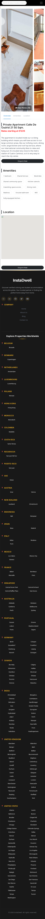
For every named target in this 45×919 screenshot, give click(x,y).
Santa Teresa (12, 444)
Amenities (17, 116)
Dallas (33, 832)
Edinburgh (33, 769)
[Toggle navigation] (41, 3)
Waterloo (33, 683)
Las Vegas (11, 850)
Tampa (33, 890)
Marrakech (11, 420)
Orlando (33, 861)
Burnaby (11, 665)
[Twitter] (21, 299)
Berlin (12, 642)
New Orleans (33, 858)
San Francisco (33, 879)
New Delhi (33, 724)
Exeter (12, 773)
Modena (33, 540)
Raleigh (11, 872)
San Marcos (11, 883)
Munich (11, 653)
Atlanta (11, 810)
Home (23, 309)
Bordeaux (33, 572)
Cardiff (12, 765)
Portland (33, 868)
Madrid (33, 528)
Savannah (33, 883)
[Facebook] (15, 299)
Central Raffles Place (11, 591)
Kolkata (11, 720)
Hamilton (12, 672)
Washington (12, 898)
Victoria (11, 683)
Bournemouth (33, 754)
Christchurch (33, 504)
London (33, 780)
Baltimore (12, 814)
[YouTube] (27, 299)
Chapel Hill (33, 817)
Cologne (33, 642)
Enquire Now (22, 161)
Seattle (11, 887)
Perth (11, 610)
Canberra (12, 607)
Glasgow (33, 773)
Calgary (33, 665)
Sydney (33, 610)
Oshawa (11, 676)
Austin (33, 810)
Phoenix (33, 865)
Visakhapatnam (33, 731)
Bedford (11, 751)
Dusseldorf (11, 645)
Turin (11, 544)
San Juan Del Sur (11, 456)
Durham (11, 769)
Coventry (33, 765)
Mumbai (11, 724)
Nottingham (12, 787)
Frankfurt (33, 645)
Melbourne (33, 607)
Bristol (12, 762)
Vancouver (33, 679)
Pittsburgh (11, 868)
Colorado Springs (33, 828)
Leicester (33, 776)
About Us (23, 312)
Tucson (33, 894)
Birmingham (12, 754)
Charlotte (33, 821)
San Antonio (33, 876)
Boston (33, 814)
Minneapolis (33, 854)
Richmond (33, 872)
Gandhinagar (33, 702)
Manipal (33, 720)
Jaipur (12, 717)
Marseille (12, 575)
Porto (12, 630)
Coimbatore (33, 699)
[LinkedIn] (9, 299)
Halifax (33, 668)
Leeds (12, 776)
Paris (33, 575)
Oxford (33, 787)
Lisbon (12, 626)
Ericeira (33, 622)
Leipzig (33, 649)
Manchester (12, 783)
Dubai (12, 480)
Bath (33, 747)
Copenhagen (11, 359)
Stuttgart (33, 653)
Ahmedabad (12, 695)
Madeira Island (33, 626)
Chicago (11, 825)
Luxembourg (11, 384)
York (33, 798)
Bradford (12, 758)
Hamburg (12, 649)
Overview (7, 116)
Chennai (11, 699)
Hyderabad (11, 713)
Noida (12, 728)
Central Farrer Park (12, 587)
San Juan (12, 468)
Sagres (33, 630)
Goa (11, 706)
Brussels (11, 347)
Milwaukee (11, 854)
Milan (11, 540)
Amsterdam (12, 371)
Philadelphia (12, 865)
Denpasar (33, 516)
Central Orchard (33, 587)
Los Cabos (11, 556)
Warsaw (11, 396)
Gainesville (11, 843)
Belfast (33, 751)
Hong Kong (11, 408)
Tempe (12, 894)
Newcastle (33, 783)
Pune (33, 728)
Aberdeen (12, 743)
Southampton (11, 798)
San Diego (11, 879)
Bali (11, 516)
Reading (11, 794)
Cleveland (33, 825)
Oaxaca (11, 559)
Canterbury (33, 762)
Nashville (12, 858)
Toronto (11, 679)
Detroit (33, 836)
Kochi (33, 717)
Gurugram (33, 709)
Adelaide (11, 603)
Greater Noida (33, 706)
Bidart (12, 572)
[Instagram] (3, 299)
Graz (11, 492)
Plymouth (11, 791)
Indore (33, 713)
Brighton (33, 758)
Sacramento (12, 876)
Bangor (11, 747)
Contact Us (24, 320)
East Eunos (33, 591)
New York (12, 861)
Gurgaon (12, 709)
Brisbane (33, 603)
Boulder (11, 817)
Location (26, 116)
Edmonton (11, 668)
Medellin (11, 432)
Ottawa (33, 676)
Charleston (11, 821)
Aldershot (33, 743)
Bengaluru (33, 695)
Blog (23, 316)
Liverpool (12, 780)
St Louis (33, 887)
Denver (11, 836)
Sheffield (33, 794)
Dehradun (11, 702)
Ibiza (11, 528)
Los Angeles (33, 850)
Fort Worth (33, 839)
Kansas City (33, 847)
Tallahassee (11, 890)
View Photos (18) (23, 108)
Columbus (11, 832)
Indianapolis (12, 847)
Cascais (11, 622)
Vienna (33, 492)
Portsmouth (33, 791)
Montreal (33, 672)
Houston (33, 843)
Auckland (12, 504)
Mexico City (33, 556)
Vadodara (12, 731)
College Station (12, 828)
